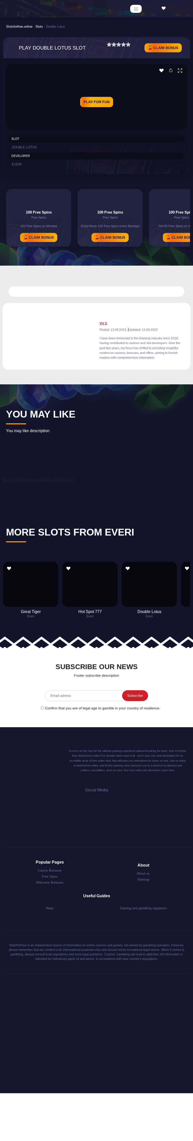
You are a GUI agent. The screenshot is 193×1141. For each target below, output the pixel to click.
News (50, 908)
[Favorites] (165, 8)
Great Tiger (31, 611)
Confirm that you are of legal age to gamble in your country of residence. (102, 708)
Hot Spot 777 (90, 611)
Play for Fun (97, 102)
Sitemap (143, 879)
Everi (17, 164)
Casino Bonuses (50, 870)
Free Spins (50, 876)
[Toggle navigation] (136, 9)
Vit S (103, 323)
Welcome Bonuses (50, 882)
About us (143, 873)
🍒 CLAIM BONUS (163, 48)
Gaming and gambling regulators (143, 908)
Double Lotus (149, 611)
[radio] (109, 45)
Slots (39, 26)
